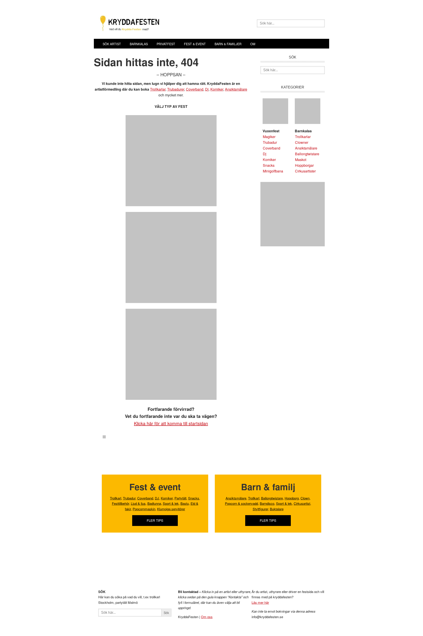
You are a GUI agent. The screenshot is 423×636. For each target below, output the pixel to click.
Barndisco (267, 503)
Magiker (269, 136)
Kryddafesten (161, 24)
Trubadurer (175, 89)
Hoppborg (292, 498)
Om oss (207, 616)
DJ (157, 498)
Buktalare (277, 509)
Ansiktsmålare (236, 89)
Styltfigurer (260, 509)
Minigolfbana (273, 171)
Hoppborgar (304, 165)
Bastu (184, 503)
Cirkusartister (305, 171)
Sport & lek (171, 503)
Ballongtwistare (307, 153)
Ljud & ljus (138, 503)
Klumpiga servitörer (171, 509)
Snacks (269, 165)
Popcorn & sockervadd (241, 503)
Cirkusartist (302, 503)
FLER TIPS (155, 520)
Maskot (300, 159)
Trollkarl (115, 498)
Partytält (180, 498)
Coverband (194, 89)
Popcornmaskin (144, 509)
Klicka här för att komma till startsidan (171, 423)
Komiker (216, 89)
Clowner (301, 142)
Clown (305, 498)
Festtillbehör (120, 503)
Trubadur (270, 142)
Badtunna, (154, 503)
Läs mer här (260, 602)
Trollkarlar (157, 89)
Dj (207, 89)
